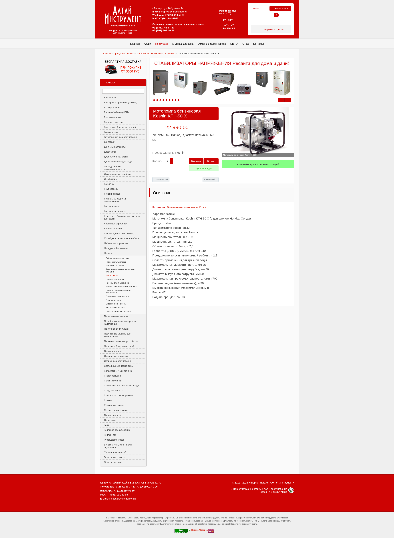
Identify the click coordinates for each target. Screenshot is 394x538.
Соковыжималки (112, 380)
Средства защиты (113, 390)
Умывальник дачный (115, 452)
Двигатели (109, 142)
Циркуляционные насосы (118, 311)
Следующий (209, 179)
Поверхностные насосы (117, 296)
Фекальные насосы (115, 307)
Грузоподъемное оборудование (120, 137)
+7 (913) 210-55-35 (174, 15)
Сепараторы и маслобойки (118, 370)
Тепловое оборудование (117, 430)
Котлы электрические (115, 211)
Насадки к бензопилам (116, 248)
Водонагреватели (113, 122)
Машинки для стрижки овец (118, 233)
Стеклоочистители (114, 405)
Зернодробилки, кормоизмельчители (114, 167)
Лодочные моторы (113, 228)
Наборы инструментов (116, 243)
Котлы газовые (112, 206)
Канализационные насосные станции (120, 270)
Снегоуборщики (112, 375)
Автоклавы (110, 97)
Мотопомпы (143, 53)
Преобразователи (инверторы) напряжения (120, 322)
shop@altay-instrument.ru (174, 11)
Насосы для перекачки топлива (121, 286)
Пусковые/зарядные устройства (121, 341)
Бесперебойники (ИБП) (116, 112)
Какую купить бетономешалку (269, 521)
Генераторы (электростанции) (120, 127)
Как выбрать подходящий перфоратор (145, 518)
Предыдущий (162, 179)
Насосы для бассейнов (117, 283)
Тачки (107, 425)
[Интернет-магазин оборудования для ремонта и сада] (123, 15)
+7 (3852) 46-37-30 (163, 27)
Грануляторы (111, 132)
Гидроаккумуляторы (116, 262)
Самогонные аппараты (116, 356)
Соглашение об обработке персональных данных (206, 524)
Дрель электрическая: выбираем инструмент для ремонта (241, 518)
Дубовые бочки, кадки (116, 156)
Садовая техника (113, 351)
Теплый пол (110, 434)
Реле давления (113, 300)
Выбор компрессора (214, 521)
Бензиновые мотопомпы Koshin (187, 207)
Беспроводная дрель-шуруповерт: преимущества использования (172, 521)
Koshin (180, 152)
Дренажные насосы (115, 265)
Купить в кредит (204, 168)
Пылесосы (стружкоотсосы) (119, 346)
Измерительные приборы (117, 174)
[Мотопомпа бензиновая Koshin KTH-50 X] (258, 132)
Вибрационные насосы (117, 258)
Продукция (119, 53)
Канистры (109, 184)
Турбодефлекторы (114, 439)
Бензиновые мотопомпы (163, 53)
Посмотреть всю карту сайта (243, 524)
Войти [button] (256, 8)
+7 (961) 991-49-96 (163, 30)
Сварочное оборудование (117, 361)
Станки (108, 400)
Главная (107, 53)
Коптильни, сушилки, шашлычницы (115, 200)
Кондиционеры (112, 193)
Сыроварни (110, 420)
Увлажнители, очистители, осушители (118, 446)
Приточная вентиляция (116, 328)
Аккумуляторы (112, 107)
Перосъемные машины (116, 316)
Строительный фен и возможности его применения (189, 518)
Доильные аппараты (115, 146)
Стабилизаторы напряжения (119, 395)
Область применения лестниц (239, 521)
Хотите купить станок (171, 524)
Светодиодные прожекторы (118, 366)
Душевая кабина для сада (118, 161)
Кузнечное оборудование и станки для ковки (122, 217)
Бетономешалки (112, 117)
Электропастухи (112, 462)
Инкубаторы (110, 179)
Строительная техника (116, 410)
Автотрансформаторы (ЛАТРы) (120, 102)
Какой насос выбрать (116, 518)
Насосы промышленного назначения (118, 291)
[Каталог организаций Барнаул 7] (181, 530)
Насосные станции (115, 279)
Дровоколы (110, 151)
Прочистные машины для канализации (117, 335)
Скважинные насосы (116, 303)
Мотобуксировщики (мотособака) (121, 238)
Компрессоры (111, 188)
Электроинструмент (114, 457)
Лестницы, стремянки (115, 223)
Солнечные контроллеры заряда (121, 385)
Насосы (131, 53)
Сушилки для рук (113, 415)
